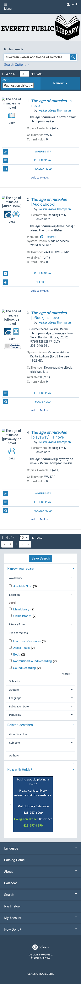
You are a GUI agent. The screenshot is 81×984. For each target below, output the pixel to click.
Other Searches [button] (18, 734)
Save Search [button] (41, 558)
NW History (12, 906)
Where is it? (43, 151)
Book (17, 654)
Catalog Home (14, 860)
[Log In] (68, 4)
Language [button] (15, 698)
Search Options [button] (15, 65)
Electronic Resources (27, 641)
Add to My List (40, 177)
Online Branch (22, 616)
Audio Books (21, 648)
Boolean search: (14, 49)
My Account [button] (12, 918)
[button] (60, 83)
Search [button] (9, 895)
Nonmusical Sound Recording (32, 661)
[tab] (60, 83)
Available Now (22, 586)
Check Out (43, 282)
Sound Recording (24, 668)
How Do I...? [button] (12, 929)
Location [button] (14, 594)
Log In (75, 4)
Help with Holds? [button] (19, 770)
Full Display (42, 160)
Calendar (10, 883)
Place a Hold (43, 168)
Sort (5, 80)
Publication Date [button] (19, 706)
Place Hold (43, 401)
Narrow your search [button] (21, 569)
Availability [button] (15, 578)
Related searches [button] (20, 725)
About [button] (8, 872)
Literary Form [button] (17, 624)
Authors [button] (14, 689)
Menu (8, 8)
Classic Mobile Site (40, 973)
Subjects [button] (14, 681)
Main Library (21, 609)
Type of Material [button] (18, 632)
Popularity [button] (15, 714)
